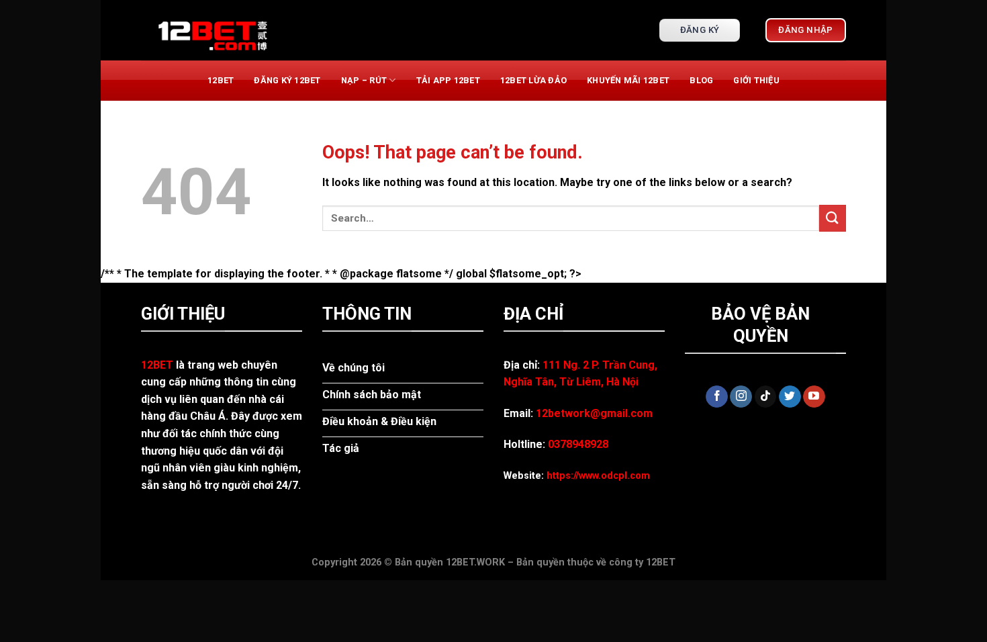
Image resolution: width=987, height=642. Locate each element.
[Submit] (832, 218)
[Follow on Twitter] (790, 396)
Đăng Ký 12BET (287, 80)
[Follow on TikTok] (766, 396)
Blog (701, 80)
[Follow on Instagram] (741, 396)
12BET (220, 80)
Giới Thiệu (756, 80)
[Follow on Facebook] (717, 396)
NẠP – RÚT (364, 80)
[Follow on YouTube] (814, 396)
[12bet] (208, 30)
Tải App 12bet (448, 80)
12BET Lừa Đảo (533, 80)
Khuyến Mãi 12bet (628, 80)
